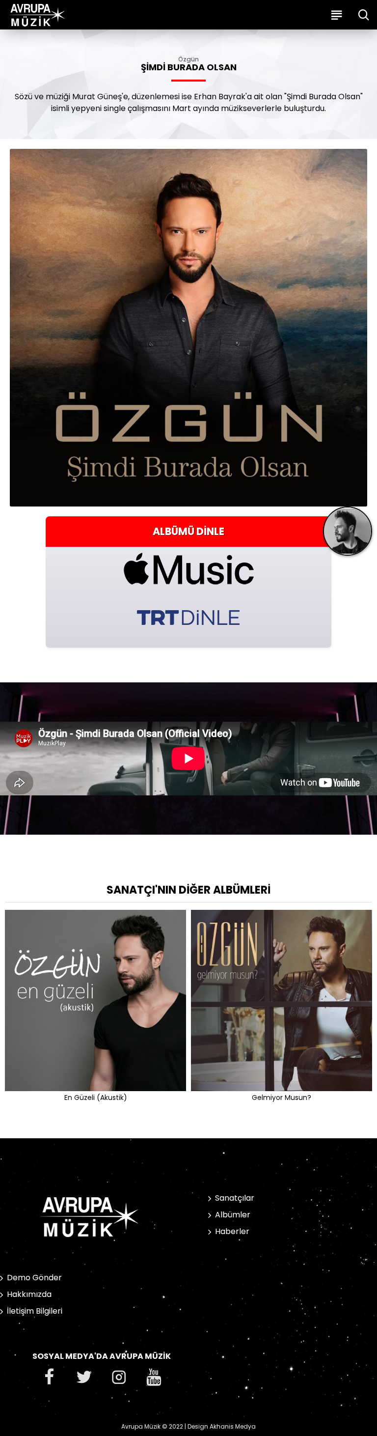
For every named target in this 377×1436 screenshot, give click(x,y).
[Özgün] (347, 535)
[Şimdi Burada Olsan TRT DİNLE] (188, 616)
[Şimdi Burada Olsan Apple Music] (188, 568)
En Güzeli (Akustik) (95, 1097)
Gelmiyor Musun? (281, 1097)
